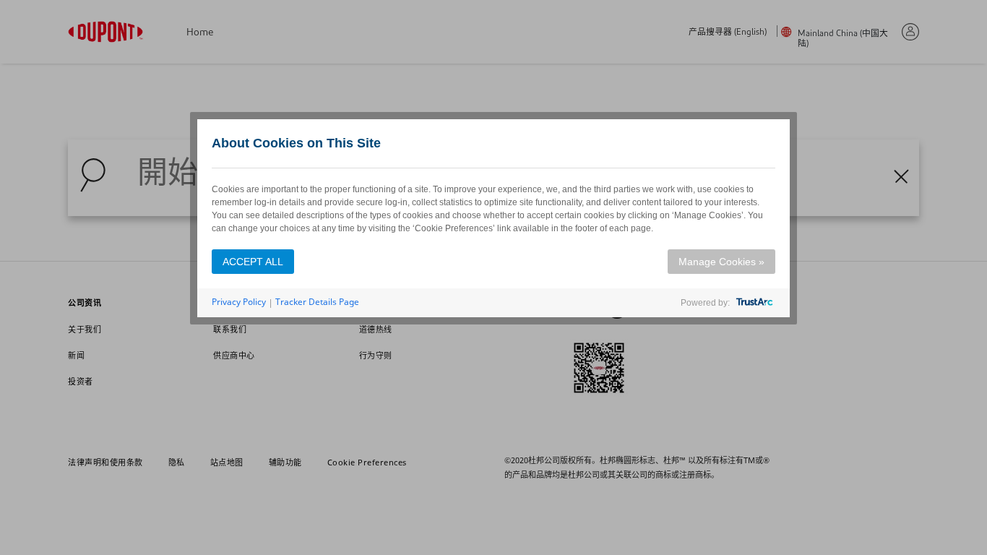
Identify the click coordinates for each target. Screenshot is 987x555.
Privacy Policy (239, 302)
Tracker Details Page (317, 302)
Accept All (253, 261)
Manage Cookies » (721, 261)
